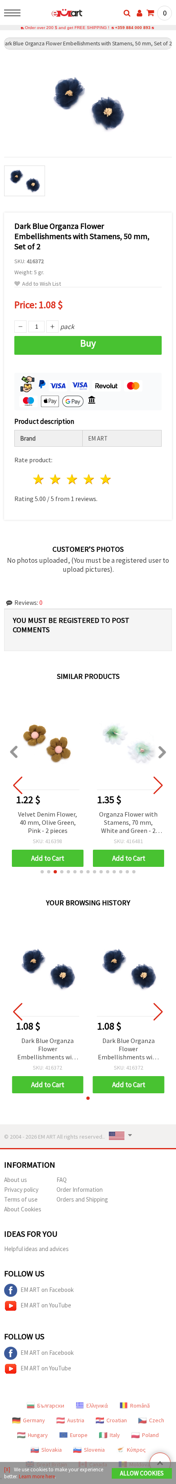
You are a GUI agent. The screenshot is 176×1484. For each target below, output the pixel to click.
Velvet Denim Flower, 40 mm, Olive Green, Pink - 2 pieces (47, 822)
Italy (115, 1435)
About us (15, 1180)
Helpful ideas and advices (36, 1249)
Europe (79, 1435)
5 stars (105, 479)
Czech (156, 1420)
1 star (39, 479)
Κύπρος (136, 1449)
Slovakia (51, 1449)
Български (50, 1405)
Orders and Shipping (82, 1199)
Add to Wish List (41, 284)
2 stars (55, 479)
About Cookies (22, 1209)
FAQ (61, 1180)
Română (140, 1405)
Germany (34, 1420)
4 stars (89, 479)
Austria (75, 1420)
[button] (42, 871)
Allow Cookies (142, 1473)
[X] (7, 1469)
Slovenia (94, 1449)
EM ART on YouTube (45, 1305)
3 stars (72, 479)
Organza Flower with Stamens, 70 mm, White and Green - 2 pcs (128, 823)
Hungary (38, 1435)
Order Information (79, 1189)
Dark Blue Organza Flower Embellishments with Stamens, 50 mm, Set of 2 (47, 1049)
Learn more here (37, 1476)
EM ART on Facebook (47, 1290)
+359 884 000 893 (133, 27)
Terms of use (21, 1199)
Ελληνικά (97, 1405)
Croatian (116, 1420)
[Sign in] (139, 13)
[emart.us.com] (53, 14)
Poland (150, 1435)
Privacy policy (21, 1189)
